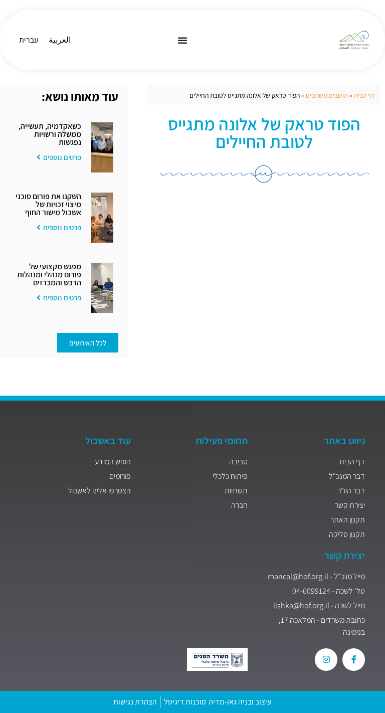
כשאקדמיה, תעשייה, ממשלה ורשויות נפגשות (50, 134)
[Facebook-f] (353, 659)
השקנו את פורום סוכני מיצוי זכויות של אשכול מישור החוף (48, 204)
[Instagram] (326, 659)
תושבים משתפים (327, 95)
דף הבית (364, 95)
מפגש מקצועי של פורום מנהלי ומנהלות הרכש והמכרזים (49, 274)
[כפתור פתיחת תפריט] (182, 40)
